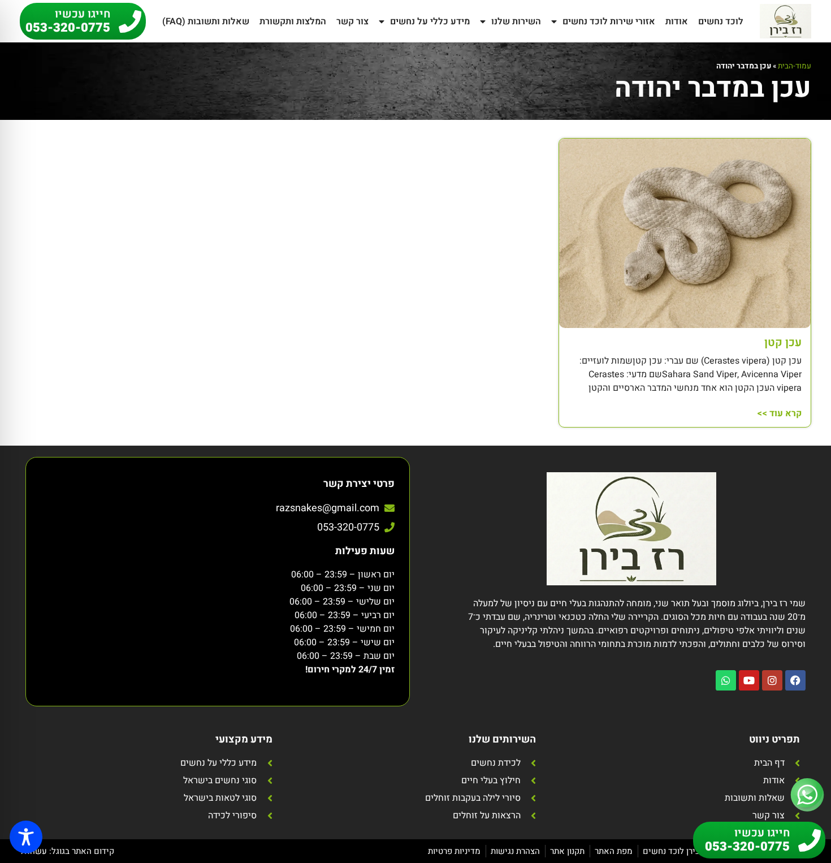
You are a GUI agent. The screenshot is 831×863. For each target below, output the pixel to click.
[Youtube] (749, 680)
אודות (676, 21)
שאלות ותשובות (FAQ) (205, 21)
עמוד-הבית (794, 66)
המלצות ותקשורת (292, 21)
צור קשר (352, 21)
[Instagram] (772, 680)
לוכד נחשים (720, 21)
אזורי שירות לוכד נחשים (608, 21)
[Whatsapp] (726, 680)
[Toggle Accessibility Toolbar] (26, 837)
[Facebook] (795, 680)
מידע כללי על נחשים (430, 21)
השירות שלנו (516, 21)
